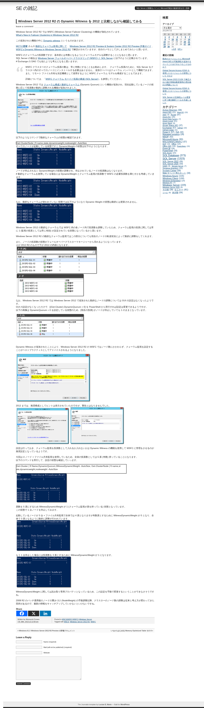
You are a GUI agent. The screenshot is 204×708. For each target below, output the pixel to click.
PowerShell (170, 151)
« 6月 (174, 49)
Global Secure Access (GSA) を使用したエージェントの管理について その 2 (177, 73)
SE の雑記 (26, 8)
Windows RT (169, 183)
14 (189, 39)
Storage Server (179, 166)
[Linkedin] (45, 613)
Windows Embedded (174, 181)
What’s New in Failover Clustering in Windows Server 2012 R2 (47, 35)
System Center (172, 170)
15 (165, 42)
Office (176, 144)
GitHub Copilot (170, 130)
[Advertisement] (104, 694)
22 (165, 44)
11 (177, 39)
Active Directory (172, 110)
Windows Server (85, 619)
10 (173, 39)
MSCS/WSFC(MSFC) (70, 619)
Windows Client (173, 178)
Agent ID (182, 112)
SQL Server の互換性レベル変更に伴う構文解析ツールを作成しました (177, 100)
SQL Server (174, 158)
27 (185, 44)
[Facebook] (21, 613)
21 (189, 42)
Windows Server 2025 (173, 187)
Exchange (169, 128)
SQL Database (174, 155)
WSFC (93, 622)
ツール (167, 193)
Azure (175, 114)
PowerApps (183, 146)
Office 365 (169, 146)
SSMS (166, 166)
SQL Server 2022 (173, 161)
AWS (166, 115)
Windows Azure (173, 176)
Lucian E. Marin (105, 704)
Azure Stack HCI (172, 125)
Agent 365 (169, 112)
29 (165, 47)
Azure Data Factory (172, 119)
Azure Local (170, 121)
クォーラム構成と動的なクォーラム (62, 84)
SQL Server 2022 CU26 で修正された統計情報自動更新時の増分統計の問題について (177, 82)
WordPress (125, 704)
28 (189, 44)
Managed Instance (173, 134)
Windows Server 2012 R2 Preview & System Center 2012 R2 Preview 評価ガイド (110, 46)
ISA (179, 132)
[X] (33, 613)
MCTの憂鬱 (22, 46)
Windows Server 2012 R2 (80, 622)
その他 (168, 189)
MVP (166, 144)
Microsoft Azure (173, 139)
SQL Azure (169, 153)
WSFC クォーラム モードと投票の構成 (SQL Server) (72, 79)
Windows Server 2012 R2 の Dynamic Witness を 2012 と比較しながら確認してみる (80, 21)
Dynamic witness (51, 40)
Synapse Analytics (173, 168)
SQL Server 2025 (173, 164)
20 (185, 42)
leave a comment (24, 26)
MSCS (66, 622)
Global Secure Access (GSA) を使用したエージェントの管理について (177, 91)
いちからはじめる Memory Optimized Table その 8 (131, 631)
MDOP (168, 137)
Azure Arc (169, 117)
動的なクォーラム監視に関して (51, 46)
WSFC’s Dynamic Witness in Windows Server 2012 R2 (43, 49)
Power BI (169, 148)
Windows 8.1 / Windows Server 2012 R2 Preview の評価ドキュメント (47, 631)
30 (169, 47)
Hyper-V (168, 132)
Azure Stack (169, 123)
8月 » (180, 49)
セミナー (181, 189)
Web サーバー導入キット (176, 173)
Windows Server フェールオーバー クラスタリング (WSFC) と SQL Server (75, 58)
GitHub (182, 128)
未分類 (177, 192)
